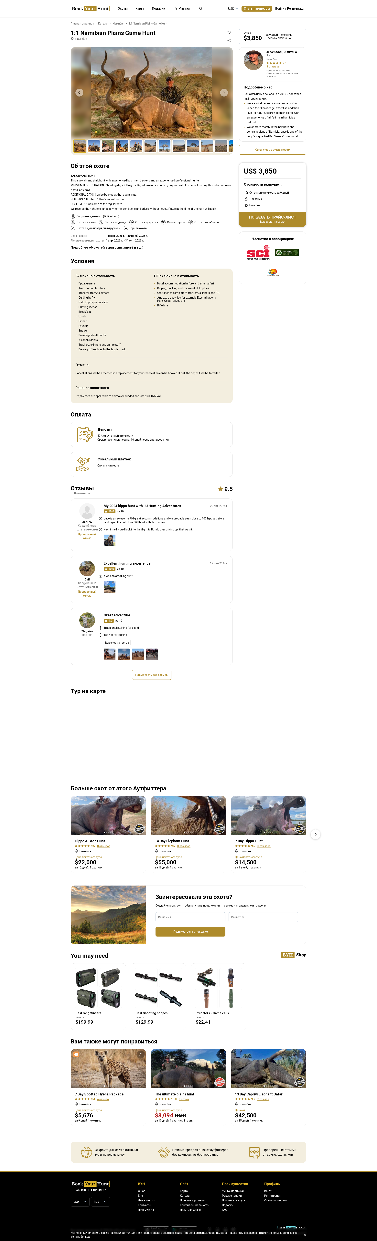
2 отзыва (263, 1099)
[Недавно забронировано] (77, 1054)
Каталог (185, 1195)
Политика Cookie (190, 1209)
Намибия (81, 38)
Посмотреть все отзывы (151, 674)
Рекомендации (232, 1195)
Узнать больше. (81, 1236)
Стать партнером (257, 8)
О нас (141, 1191)
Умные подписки (233, 1191)
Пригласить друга (233, 1200)
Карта (184, 1191)
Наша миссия (146, 1200)
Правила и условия (192, 1200)
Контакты (144, 1205)
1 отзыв (184, 1099)
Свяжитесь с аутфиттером (272, 149)
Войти (279, 8)
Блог (141, 1195)
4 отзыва (103, 1099)
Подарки (227, 1205)
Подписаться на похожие (190, 931)
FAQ (224, 1209)
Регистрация (296, 8)
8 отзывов (273, 66)
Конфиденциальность (194, 1205)
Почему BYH (146, 1209)
